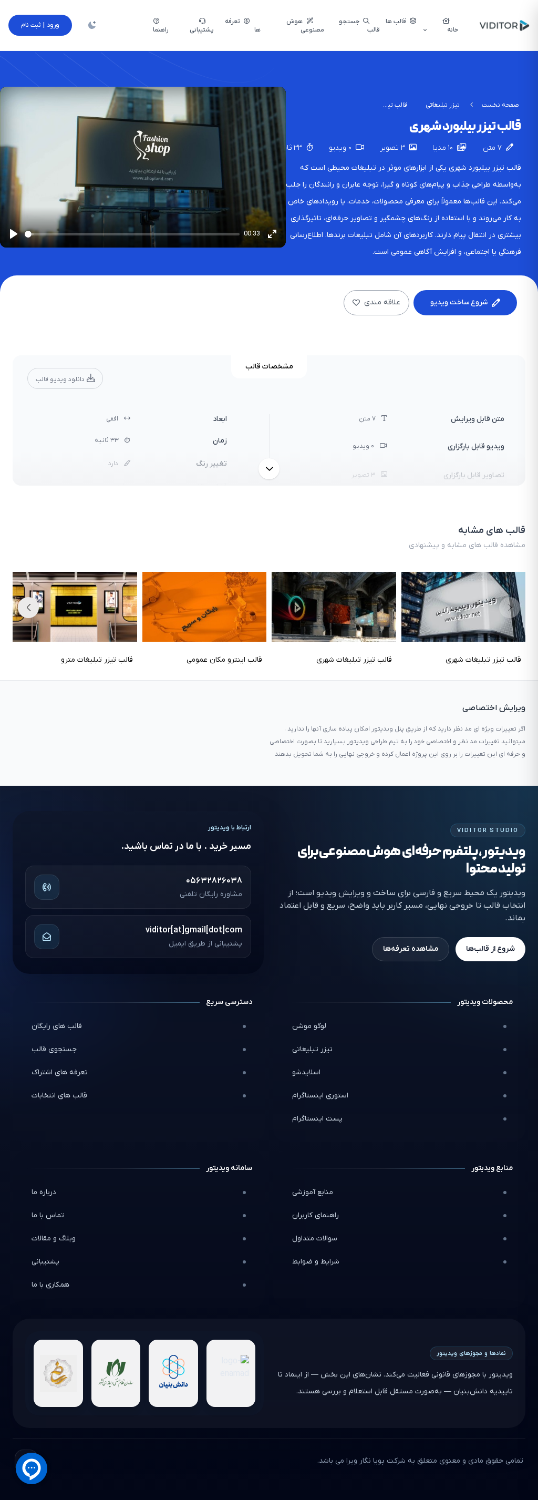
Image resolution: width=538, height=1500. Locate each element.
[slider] (132, 234)
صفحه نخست (500, 105)
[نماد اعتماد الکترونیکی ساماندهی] (58, 1373)
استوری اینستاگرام (320, 1096)
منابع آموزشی (312, 1192)
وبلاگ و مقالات (54, 1239)
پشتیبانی (45, 1262)
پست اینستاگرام (317, 1119)
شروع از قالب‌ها (490, 949)
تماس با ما (48, 1215)
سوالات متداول (314, 1239)
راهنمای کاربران (315, 1215)
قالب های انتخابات (59, 1096)
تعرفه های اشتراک (60, 1072)
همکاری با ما (50, 1285)
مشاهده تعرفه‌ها (410, 949)
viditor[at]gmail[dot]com (194, 930)
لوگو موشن (309, 1026)
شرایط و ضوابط (315, 1262)
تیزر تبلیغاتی (443, 105)
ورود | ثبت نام (40, 25)
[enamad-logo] (231, 1373)
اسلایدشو (306, 1072)
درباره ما (44, 1192)
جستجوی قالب (54, 1049)
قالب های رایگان (57, 1026)
